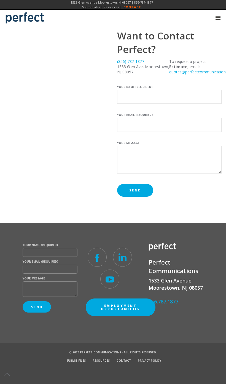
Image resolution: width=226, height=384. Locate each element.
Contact (132, 7)
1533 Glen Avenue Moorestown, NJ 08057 (101, 2)
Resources (111, 7)
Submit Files (91, 7)
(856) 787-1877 (130, 61)
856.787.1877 (163, 301)
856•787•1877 (143, 2)
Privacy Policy (149, 360)
